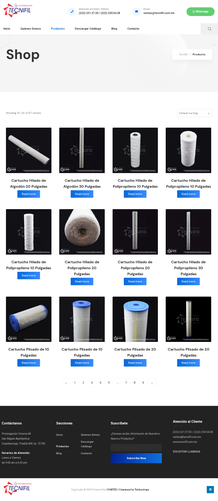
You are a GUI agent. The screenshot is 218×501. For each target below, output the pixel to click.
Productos (58, 28)
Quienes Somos (30, 28)
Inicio (6, 28)
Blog (114, 28)
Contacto (133, 28)
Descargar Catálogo (88, 28)
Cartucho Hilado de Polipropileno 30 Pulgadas (188, 268)
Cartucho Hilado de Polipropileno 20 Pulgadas (82, 268)
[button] (200, 11)
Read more (29, 194)
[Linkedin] (210, 489)
